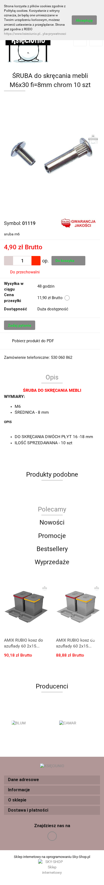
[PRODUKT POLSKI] (78, 223)
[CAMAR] (76, 723)
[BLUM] (28, 723)
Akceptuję (84, 20)
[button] (52, 779)
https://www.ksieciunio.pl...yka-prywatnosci (35, 34)
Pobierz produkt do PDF (33, 340)
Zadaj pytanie (19, 325)
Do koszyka (65, 260)
